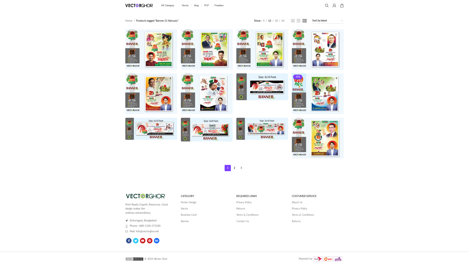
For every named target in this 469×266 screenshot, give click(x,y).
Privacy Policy (244, 202)
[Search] (326, 5)
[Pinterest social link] (149, 240)
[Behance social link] (156, 240)
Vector (184, 208)
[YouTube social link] (142, 240)
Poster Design (188, 202)
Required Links (246, 196)
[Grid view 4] (304, 21)
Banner (185, 221)
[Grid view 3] (298, 21)
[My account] (334, 5)
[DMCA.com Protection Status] (134, 259)
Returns (240, 208)
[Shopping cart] (342, 5)
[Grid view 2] (293, 21)
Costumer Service (304, 196)
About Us (297, 202)
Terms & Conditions (247, 215)
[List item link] (147, 226)
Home (129, 21)
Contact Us (242, 221)
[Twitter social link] (136, 240)
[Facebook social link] (129, 240)
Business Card (189, 215)
